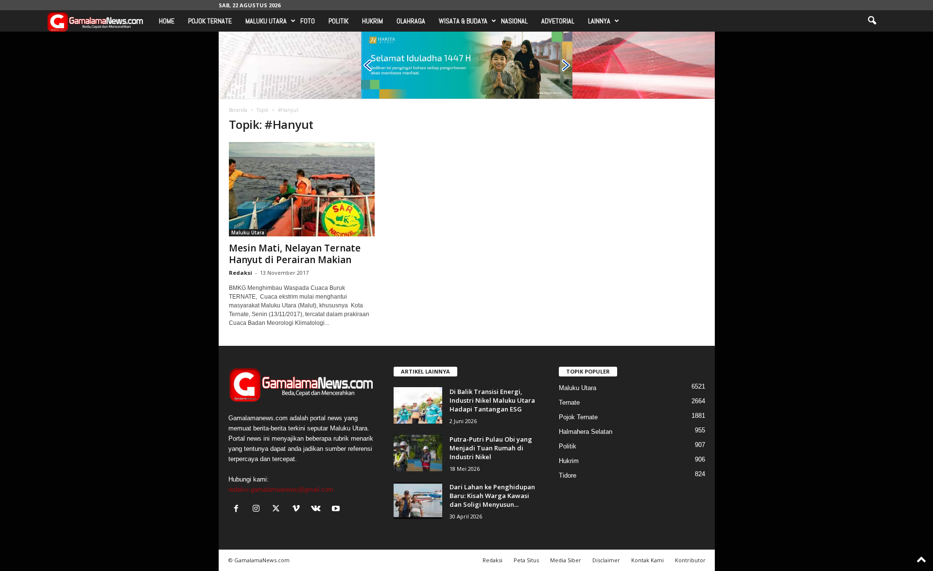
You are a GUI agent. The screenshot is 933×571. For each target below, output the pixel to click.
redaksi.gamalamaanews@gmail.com (280, 489)
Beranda (238, 110)
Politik (338, 21)
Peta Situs (526, 560)
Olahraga (411, 21)
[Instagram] (258, 509)
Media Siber (565, 560)
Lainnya (599, 21)
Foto (307, 21)
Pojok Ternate (210, 21)
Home (166, 21)
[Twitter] (278, 509)
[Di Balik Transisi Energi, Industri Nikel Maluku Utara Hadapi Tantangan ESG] (418, 405)
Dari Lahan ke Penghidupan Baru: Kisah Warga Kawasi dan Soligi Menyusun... (492, 495)
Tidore (567, 475)
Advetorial (557, 21)
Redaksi (240, 272)
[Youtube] (337, 509)
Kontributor (690, 560)
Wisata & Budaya (463, 21)
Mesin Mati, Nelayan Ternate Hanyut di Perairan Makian (295, 254)
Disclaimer (606, 560)
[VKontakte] (318, 509)
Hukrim (372, 21)
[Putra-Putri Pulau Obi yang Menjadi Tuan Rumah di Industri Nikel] (418, 453)
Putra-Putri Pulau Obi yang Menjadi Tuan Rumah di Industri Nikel (490, 448)
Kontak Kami (647, 560)
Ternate (569, 402)
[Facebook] (238, 509)
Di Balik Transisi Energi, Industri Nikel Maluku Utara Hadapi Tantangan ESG (492, 400)
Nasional (514, 21)
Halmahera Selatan (585, 431)
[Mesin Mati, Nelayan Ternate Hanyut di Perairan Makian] (302, 189)
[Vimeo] (298, 509)
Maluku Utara (266, 21)
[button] (871, 21)
